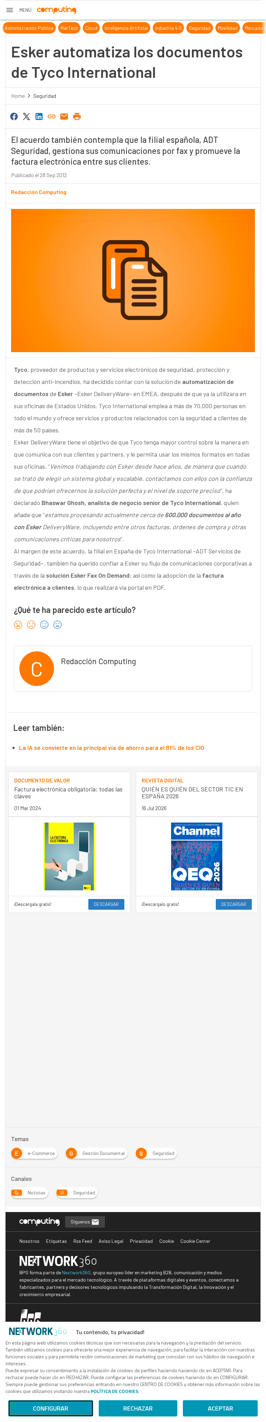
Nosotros (29, 1241)
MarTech (60, 28)
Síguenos (81, 1221)
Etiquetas (56, 1241)
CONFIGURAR (50, 1408)
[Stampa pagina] (76, 115)
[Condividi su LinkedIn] (39, 115)
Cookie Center (195, 1241)
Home (18, 95)
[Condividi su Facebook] (13, 115)
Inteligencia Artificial (117, 28)
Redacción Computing (38, 192)
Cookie (166, 1241)
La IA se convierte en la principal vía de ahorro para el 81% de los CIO (111, 747)
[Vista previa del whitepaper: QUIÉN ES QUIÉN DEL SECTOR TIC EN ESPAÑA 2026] (196, 857)
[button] (18, 10)
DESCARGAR (106, 904)
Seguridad (191, 28)
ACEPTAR (220, 1408)
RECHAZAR (138, 1408)
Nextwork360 (76, 1272)
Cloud (82, 28)
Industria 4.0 (159, 28)
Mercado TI (247, 28)
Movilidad (219, 28)
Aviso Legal (111, 1241)
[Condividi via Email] (64, 115)
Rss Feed (82, 1241)
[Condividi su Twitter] (26, 115)
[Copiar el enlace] (51, 115)
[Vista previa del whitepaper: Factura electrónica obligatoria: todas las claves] (69, 857)
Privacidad (141, 1241)
